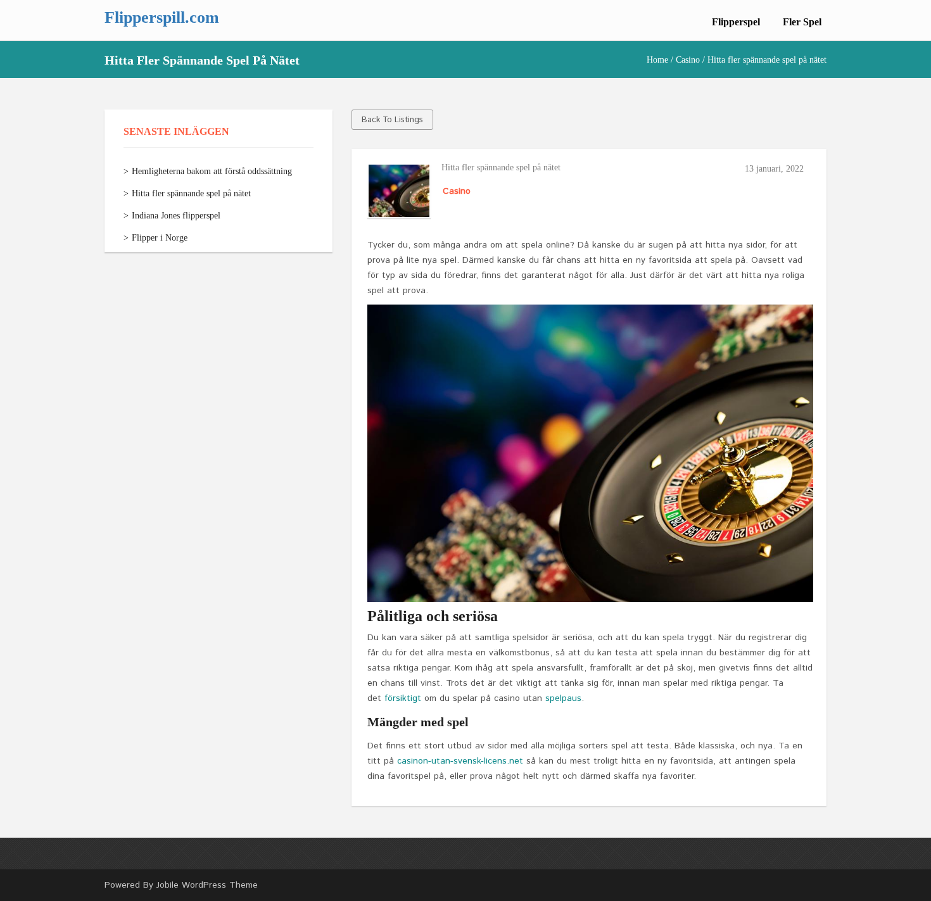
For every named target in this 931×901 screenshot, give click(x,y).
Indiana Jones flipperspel (176, 215)
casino (688, 60)
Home (657, 60)
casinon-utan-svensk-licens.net (460, 761)
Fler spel (802, 21)
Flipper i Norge (159, 238)
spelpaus (563, 698)
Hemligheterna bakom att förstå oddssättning (212, 171)
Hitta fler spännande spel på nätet (191, 193)
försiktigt (402, 698)
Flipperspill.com (161, 17)
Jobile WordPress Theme (207, 885)
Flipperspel (736, 21)
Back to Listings (392, 120)
